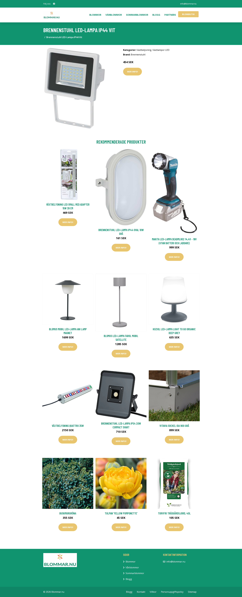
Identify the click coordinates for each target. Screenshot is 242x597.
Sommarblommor (137, 14)
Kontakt (141, 591)
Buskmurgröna (67, 513)
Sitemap (192, 591)
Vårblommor (113, 14)
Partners (170, 14)
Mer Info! (132, 71)
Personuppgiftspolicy (172, 591)
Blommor (95, 14)
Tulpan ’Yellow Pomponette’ (121, 513)
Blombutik (188, 14)
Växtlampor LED (161, 49)
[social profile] (54, 3)
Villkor (153, 591)
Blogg (156, 14)
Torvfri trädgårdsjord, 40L (174, 513)
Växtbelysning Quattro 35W (68, 425)
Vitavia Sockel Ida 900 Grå (174, 425)
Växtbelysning (144, 49)
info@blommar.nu (188, 3)
